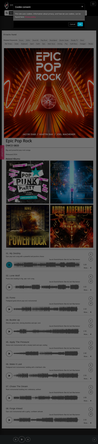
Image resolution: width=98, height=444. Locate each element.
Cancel (72, 24)
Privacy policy (30, 17)
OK (80, 24)
